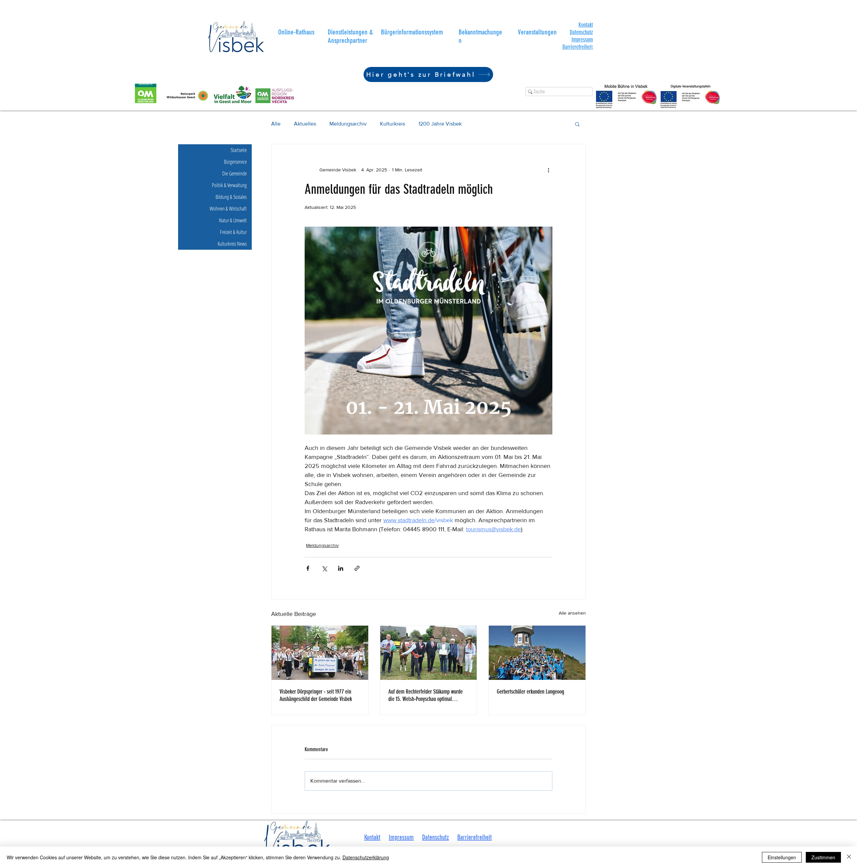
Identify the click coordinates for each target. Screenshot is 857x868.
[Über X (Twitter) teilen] (324, 568)
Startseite (239, 150)
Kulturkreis (392, 124)
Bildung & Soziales (231, 197)
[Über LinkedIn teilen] (340, 568)
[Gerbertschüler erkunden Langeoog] (537, 653)
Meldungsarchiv (348, 124)
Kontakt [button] (372, 837)
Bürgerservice (235, 161)
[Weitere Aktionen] (548, 170)
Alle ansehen (572, 613)
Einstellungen (782, 857)
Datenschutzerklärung (365, 857)
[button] (585, 24)
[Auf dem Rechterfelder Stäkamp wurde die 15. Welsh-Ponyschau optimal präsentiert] (428, 653)
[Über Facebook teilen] (308, 568)
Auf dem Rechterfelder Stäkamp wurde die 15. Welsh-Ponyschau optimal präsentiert (425, 695)
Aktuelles (305, 124)
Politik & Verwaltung (229, 185)
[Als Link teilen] (357, 568)
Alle (276, 124)
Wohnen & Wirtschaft (228, 208)
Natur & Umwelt (233, 220)
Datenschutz (581, 32)
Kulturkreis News (232, 243)
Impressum (582, 39)
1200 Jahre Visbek (440, 124)
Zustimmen (823, 857)
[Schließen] (849, 857)
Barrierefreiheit (474, 837)
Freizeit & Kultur (233, 232)
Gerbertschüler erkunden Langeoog (530, 691)
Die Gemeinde (234, 173)
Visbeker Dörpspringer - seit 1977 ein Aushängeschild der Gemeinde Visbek (316, 695)
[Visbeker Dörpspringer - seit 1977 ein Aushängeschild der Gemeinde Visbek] (319, 653)
